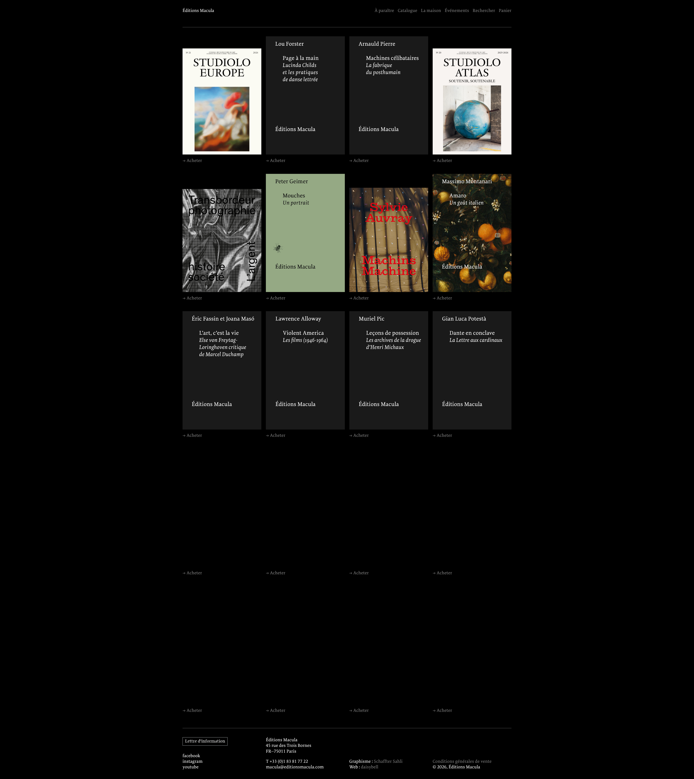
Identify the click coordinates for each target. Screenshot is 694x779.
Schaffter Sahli (388, 761)
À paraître (384, 10)
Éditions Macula (198, 10)
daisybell (369, 767)
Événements (457, 10)
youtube (191, 767)
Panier (505, 10)
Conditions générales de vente (462, 761)
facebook (191, 756)
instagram (193, 761)
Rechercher (484, 10)
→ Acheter (192, 160)
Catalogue (407, 10)
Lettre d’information (205, 741)
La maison (431, 10)
